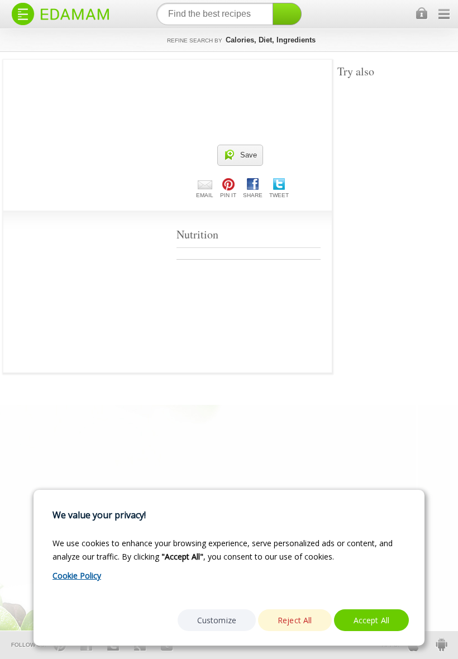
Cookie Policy (77, 575)
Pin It (228, 195)
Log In (422, 14)
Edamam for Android (441, 645)
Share (253, 195)
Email (204, 195)
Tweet (279, 195)
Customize (216, 620)
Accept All (372, 620)
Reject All (295, 620)
